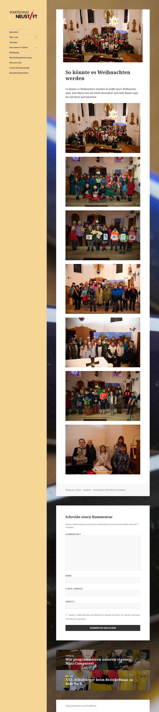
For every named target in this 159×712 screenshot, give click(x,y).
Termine (13, 42)
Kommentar (73, 534)
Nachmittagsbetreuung (20, 57)
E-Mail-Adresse (73, 588)
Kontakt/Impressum (18, 72)
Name (68, 575)
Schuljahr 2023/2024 (104, 490)
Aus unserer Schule (18, 47)
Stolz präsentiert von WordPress (80, 705)
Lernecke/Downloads (19, 67)
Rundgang (14, 52)
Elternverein (15, 62)
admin (88, 490)
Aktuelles (13, 32)
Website (69, 601)
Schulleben (120, 490)
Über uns (13, 37)
